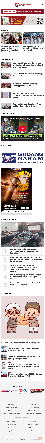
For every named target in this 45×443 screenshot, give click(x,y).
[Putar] (3, 139)
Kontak (11, 411)
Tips (6, 341)
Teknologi (11, 347)
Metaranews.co (21, 439)
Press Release (11, 408)
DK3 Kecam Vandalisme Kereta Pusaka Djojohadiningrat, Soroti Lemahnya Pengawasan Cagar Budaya (23, 268)
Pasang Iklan (33, 411)
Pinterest (13, 425)
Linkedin (12, 428)
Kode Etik (33, 404)
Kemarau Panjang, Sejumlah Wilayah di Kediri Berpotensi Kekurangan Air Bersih (25, 277)
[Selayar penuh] (41, 139)
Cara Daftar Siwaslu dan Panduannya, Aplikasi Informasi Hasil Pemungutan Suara (24, 366)
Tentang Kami (33, 408)
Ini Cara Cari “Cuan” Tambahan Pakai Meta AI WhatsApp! (24, 349)
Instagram (34, 425)
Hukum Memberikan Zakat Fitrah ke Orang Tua (20, 343)
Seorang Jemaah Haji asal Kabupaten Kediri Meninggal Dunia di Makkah (28, 95)
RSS (34, 431)
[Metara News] (22, 4)
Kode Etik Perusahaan (11, 414)
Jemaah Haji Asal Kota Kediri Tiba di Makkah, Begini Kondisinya (28, 105)
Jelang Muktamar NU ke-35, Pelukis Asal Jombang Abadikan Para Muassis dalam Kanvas (26, 259)
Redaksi (11, 404)
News (2, 341)
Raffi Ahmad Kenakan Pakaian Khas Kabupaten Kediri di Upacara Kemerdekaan (11, 49)
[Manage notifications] (40, 438)
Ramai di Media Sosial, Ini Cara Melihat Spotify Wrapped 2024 (24, 358)
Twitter (34, 421)
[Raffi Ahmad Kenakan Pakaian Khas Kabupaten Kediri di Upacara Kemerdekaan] (11, 38)
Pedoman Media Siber (33, 414)
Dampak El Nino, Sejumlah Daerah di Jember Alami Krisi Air (25, 284)
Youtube (34, 428)
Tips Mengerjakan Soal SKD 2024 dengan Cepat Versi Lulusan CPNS (25, 375)
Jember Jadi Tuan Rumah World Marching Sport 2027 (33, 48)
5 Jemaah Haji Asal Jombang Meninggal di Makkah (25, 84)
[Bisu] (38, 139)
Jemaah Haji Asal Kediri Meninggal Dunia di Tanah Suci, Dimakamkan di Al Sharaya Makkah (28, 65)
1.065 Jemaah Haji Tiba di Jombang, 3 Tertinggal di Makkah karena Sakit (28, 75)
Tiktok (13, 431)
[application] (22, 128)
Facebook (12, 421)
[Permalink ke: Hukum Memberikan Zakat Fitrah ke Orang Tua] (22, 317)
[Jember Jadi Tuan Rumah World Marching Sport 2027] (33, 38)
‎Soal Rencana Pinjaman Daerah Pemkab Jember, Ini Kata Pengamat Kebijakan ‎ (25, 251)
